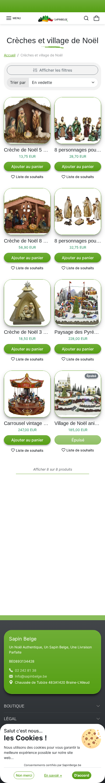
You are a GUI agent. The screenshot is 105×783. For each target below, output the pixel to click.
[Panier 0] (96, 18)
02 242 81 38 (25, 670)
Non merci (24, 775)
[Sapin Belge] (52, 18)
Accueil (9, 55)
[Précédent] (23, 410)
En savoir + (53, 775)
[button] (13, 18)
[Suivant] (31, 410)
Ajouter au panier (27, 166)
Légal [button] (10, 719)
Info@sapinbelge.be (31, 676)
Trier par (18, 82)
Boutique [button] (14, 706)
